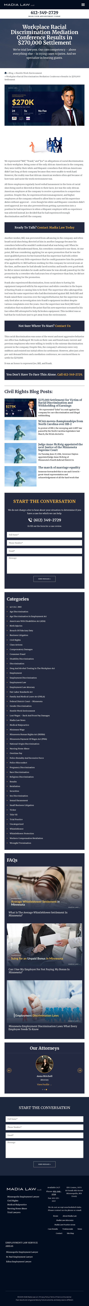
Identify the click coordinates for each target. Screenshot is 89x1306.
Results (13, 781)
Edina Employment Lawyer (18, 1261)
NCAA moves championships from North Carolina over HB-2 (60, 423)
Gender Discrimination (21, 706)
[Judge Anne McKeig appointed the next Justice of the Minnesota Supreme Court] (21, 453)
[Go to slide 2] (44, 1089)
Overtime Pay (16, 753)
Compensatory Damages (21, 649)
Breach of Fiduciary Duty (21, 630)
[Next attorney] (80, 1070)
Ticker (13, 810)
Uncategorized (16, 824)
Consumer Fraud (17, 654)
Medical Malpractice (19, 725)
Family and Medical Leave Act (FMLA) (27, 696)
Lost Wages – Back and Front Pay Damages (30, 715)
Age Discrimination (19, 611)
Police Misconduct (18, 763)
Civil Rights (15, 640)
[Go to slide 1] (42, 1089)
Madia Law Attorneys (64, 1220)
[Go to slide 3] (46, 1089)
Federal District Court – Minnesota (26, 701)
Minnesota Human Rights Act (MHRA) (27, 734)
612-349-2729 (44, 12)
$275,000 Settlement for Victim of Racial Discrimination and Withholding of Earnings (60, 402)
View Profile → (44, 1084)
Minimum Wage (17, 729)
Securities (14, 791)
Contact (59, 1233)
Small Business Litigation (22, 805)
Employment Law (18, 682)
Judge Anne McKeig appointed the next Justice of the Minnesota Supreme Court (60, 447)
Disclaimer (67, 1297)
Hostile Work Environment (29, 73)
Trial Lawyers (14, 1212)
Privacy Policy (44, 1297)
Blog (11, 73)
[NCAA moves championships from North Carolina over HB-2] (21, 430)
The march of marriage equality (59, 467)
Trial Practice (16, 819)
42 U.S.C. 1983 (16, 607)
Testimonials (67, 1229)
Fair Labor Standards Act (21, 692)
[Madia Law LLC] (19, 5)
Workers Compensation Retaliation (26, 838)
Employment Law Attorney (22, 687)
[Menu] (83, 4)
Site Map (70, 1233)
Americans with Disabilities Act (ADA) (27, 621)
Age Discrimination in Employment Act (28, 616)
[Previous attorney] (9, 1070)
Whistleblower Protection (22, 833)
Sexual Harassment (19, 800)
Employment (16, 673)
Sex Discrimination (19, 796)
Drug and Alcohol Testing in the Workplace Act (32, 668)
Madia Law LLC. (33, 1297)
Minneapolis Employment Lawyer (23, 1197)
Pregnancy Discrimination (22, 767)
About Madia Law (70, 1216)
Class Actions (16, 645)
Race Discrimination (19, 772)
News (80, 1229)
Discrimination (17, 663)
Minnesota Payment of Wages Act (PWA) (28, 739)
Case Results (53, 1229)
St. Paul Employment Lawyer (19, 1257)
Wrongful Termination (20, 843)
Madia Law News (17, 720)
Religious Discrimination (22, 777)
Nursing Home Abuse (19, 748)
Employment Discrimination (23, 678)
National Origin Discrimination (24, 744)
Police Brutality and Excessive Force (27, 758)
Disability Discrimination (22, 659)
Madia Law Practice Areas (64, 1225)
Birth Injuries (16, 626)
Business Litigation (19, 635)
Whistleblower (17, 829)
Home (5, 73)
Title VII (13, 814)
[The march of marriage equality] (21, 476)
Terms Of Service (56, 1297)
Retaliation (15, 786)
